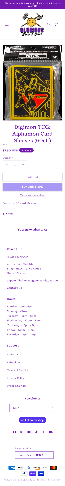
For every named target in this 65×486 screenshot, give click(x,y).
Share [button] (10, 213)
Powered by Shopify (50, 479)
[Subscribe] (52, 408)
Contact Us (14, 287)
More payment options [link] (32, 194)
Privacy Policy (15, 378)
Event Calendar (16, 385)
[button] (7, 24)
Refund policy (15, 362)
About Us (13, 354)
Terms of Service (18, 370)
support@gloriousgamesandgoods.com (33, 280)
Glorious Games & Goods (26, 479)
